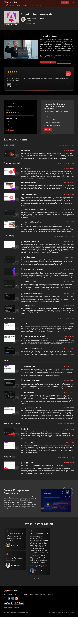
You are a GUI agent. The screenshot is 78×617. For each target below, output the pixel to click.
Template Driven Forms (31, 380)
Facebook (12, 598)
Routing (26, 324)
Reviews (31, 594)
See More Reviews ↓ (65, 85)
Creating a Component (29, 194)
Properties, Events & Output (33, 269)
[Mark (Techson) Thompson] (23, 19)
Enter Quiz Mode (65, 62)
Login (72, 2)
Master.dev (10, 2)
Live (15, 594)
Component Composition (32, 222)
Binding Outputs (29, 306)
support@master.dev (13, 607)
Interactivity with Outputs (32, 294)
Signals (25, 429)
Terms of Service (62, 612)
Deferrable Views (29, 443)
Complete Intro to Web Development (61, 55)
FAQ (41, 594)
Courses (12, 5)
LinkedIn (9, 598)
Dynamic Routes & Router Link (34, 336)
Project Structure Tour (28, 183)
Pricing (32, 5)
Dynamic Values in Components (34, 210)
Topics (19, 594)
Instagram (16, 598)
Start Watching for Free (49, 62)
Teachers (25, 594)
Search (58, 2)
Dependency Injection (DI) (32, 408)
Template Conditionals (31, 242)
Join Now (65, 2)
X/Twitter (5, 598)
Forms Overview (29, 366)
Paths (5, 5)
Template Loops (29, 257)
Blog (18, 5)
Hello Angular (25, 169)
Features (24, 5)
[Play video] (21, 49)
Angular (8, 121)
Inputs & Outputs (29, 281)
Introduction (25, 151)
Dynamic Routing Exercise (32, 348)
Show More (38, 579)
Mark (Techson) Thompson (35, 18)
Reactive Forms (28, 392)
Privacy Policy (71, 612)
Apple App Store (8, 603)
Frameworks (10, 131)
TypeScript (9, 127)
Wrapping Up (28, 462)
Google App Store (19, 603)
